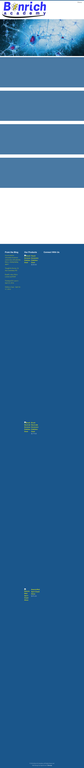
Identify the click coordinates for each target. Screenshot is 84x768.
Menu (79, 2)
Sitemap (49, 765)
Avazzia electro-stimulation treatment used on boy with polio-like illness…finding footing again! (13, 260)
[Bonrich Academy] (24, 10)
